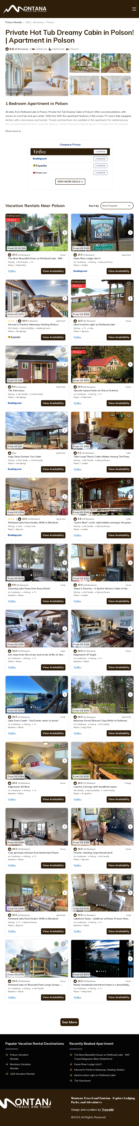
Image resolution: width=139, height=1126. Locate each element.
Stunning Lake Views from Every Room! (29, 588)
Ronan (19, 661)
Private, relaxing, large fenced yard (93, 852)
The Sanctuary (16, 390)
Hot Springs (21, 331)
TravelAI (108, 1109)
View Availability (53, 271)
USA (27, 22)
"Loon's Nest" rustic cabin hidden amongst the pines (102, 522)
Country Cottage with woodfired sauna (95, 786)
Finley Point (21, 265)
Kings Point (86, 727)
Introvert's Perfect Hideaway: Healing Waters (33, 324)
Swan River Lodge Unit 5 (87, 258)
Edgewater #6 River (19, 786)
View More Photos (19, 91)
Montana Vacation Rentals (20, 1066)
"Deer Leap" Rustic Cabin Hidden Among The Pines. (102, 456)
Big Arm (85, 331)
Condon (85, 265)
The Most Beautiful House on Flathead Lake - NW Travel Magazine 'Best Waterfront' (102, 1056)
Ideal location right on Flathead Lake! (94, 324)
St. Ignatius (87, 793)
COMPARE (100, 151)
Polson (50, 22)
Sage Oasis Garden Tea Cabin (24, 456)
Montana (38, 22)
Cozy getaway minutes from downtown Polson (33, 852)
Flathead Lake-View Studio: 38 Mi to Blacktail (33, 522)
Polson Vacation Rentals (19, 1056)
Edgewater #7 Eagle (85, 654)
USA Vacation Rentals (22, 1073)
